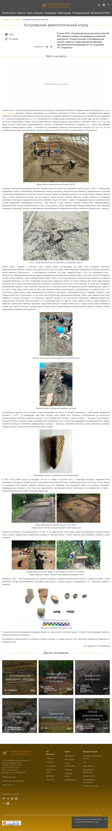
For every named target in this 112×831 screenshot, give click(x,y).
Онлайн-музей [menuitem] (89, 776)
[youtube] (12, 799)
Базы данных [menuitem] (88, 766)
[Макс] (16, 799)
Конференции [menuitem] (70, 780)
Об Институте (50, 753)
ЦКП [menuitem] (85, 762)
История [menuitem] (49, 762)
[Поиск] (99, 5)
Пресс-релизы (7, 785)
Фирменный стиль (9, 777)
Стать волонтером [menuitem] (70, 764)
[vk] (3, 799)
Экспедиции (16, 19)
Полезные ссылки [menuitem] (90, 786)
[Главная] (56, 6)
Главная (7, 19)
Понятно (77, 826)
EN (108, 5)
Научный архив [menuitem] (68, 774)
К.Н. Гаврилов (8, 113)
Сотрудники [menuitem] (51, 766)
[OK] (7, 804)
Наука (67, 752)
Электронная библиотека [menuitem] (88, 771)
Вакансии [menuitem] (50, 776)
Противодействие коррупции (13, 781)
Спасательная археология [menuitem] (89, 781)
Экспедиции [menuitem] (69, 760)
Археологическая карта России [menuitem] (92, 757)
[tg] (7, 799)
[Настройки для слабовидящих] (103, 5)
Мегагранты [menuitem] (69, 756)
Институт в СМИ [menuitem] (50, 771)
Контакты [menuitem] (50, 780)
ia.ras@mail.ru (12, 770)
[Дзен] (3, 804)
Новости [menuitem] (49, 759)
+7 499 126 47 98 (16, 765)
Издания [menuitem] (68, 770)
